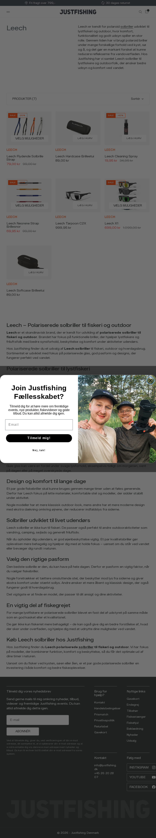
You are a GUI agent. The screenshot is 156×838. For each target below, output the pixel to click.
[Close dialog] (150, 380)
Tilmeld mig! (39, 438)
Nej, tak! (39, 450)
